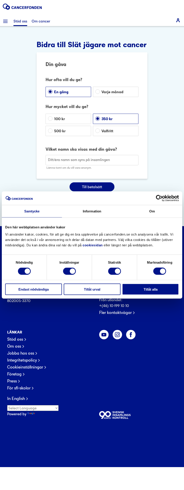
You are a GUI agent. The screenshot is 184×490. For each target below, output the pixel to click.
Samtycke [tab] (32, 211)
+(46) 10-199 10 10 (114, 305)
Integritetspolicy (22, 360)
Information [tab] (92, 211)
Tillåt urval (92, 289)
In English (16, 398)
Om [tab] (152, 211)
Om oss (14, 346)
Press (12, 381)
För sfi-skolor (19, 388)
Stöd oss (15, 339)
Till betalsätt (92, 186)
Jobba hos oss (20, 353)
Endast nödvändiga (33, 289)
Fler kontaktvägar (115, 312)
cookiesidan (93, 245)
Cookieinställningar (25, 367)
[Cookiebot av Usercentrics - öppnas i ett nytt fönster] (159, 198)
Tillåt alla (151, 289)
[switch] (69, 271)
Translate (43, 413)
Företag (14, 374)
